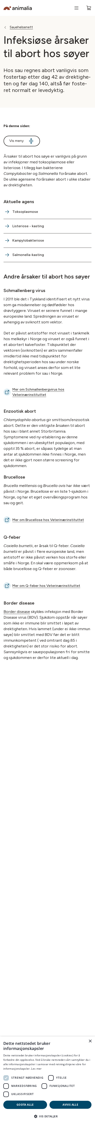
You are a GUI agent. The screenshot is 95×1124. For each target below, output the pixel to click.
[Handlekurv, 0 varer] (88, 8)
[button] (47, 1116)
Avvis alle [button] (70, 1105)
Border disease (17, 611)
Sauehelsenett (21, 27)
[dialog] (47, 1080)
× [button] (90, 1041)
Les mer (36, 1069)
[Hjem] (18, 8)
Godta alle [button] (25, 1105)
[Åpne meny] (76, 8)
